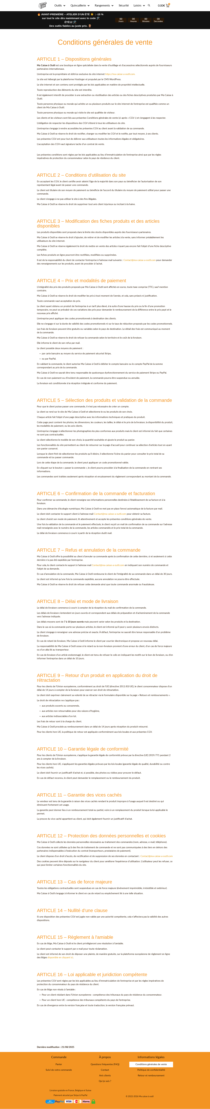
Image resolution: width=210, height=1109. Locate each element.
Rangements (102, 5)
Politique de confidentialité (151, 1070)
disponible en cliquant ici (60, 957)
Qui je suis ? (105, 1081)
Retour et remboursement (151, 1075)
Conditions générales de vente (151, 1064)
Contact (105, 1070)
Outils (58, 5)
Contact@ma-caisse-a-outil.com (139, 260)
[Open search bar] (149, 4)
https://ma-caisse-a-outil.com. (120, 74)
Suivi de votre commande (59, 1070)
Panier (59, 1064)
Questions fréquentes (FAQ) (105, 1064)
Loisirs (137, 5)
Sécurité (124, 5)
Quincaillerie (78, 5)
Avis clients (105, 1075)
